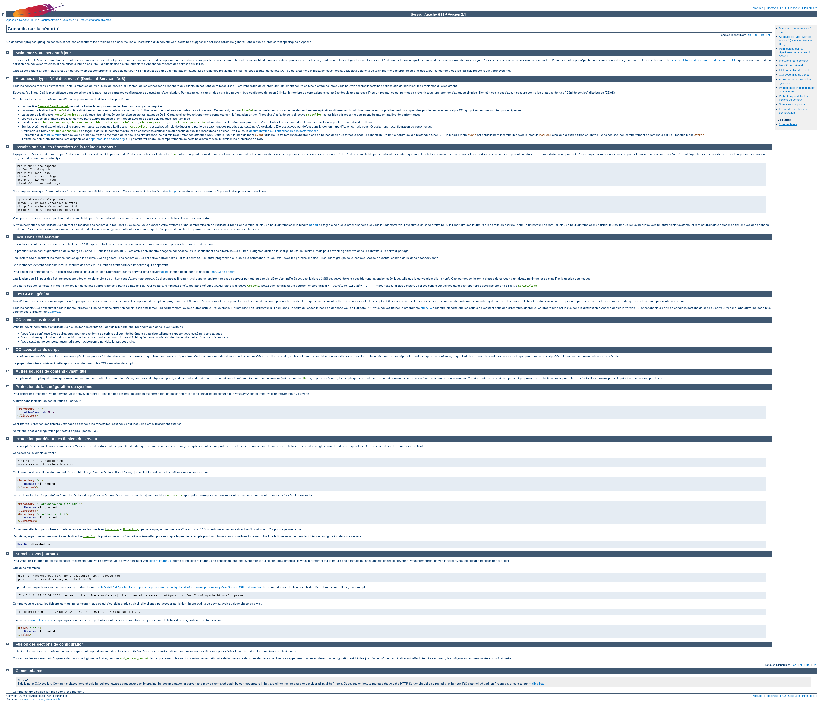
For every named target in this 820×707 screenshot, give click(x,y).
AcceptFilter (139, 126)
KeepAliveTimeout (68, 114)
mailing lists (536, 683)
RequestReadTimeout (53, 106)
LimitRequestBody (54, 122)
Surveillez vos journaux (793, 104)
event (259, 135)
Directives (772, 8)
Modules (758, 8)
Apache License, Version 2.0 (42, 699)
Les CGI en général (791, 65)
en (749, 34)
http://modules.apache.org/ (107, 139)
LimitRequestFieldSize (120, 122)
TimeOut (60, 110)
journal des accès (40, 620)
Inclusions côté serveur (793, 60)
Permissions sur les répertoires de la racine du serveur (795, 52)
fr (756, 34)
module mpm (53, 134)
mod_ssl (545, 135)
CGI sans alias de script (794, 70)
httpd (173, 191)
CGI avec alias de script (794, 74)
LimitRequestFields (85, 122)
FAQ (783, 8)
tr (769, 34)
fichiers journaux (160, 560)
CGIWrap (54, 311)
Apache (11, 20)
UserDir (89, 536)
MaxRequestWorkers (65, 131)
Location (112, 529)
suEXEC (426, 307)
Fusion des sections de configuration (793, 110)
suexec (163, 271)
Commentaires (788, 124)
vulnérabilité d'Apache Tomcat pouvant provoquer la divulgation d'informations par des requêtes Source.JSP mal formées (180, 587)
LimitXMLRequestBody (188, 122)
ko (762, 34)
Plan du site (809, 8)
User (174, 154)
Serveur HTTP (28, 20)
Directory (175, 495)
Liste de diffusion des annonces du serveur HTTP (704, 60)
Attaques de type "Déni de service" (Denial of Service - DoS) (796, 40)
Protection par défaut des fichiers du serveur (794, 97)
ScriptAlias (527, 285)
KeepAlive (314, 114)
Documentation (49, 20)
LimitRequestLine (153, 122)
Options (253, 285)
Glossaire (794, 8)
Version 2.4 (69, 20)
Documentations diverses (95, 20)
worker (699, 135)
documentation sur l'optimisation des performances (283, 130)
